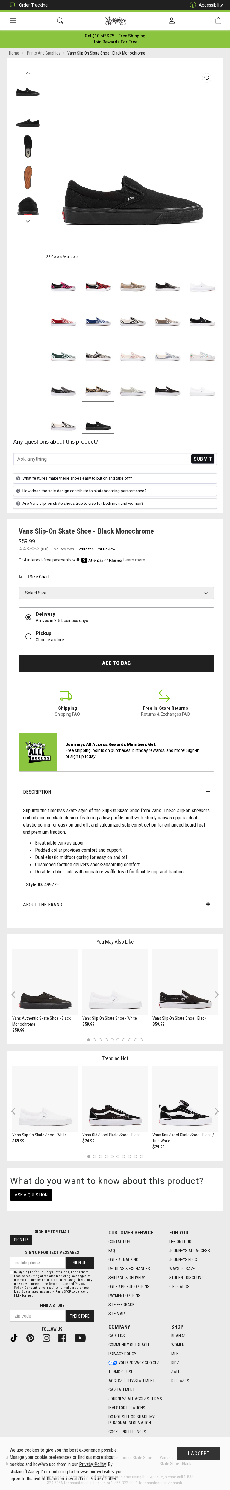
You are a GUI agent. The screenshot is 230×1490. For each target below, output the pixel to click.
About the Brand (42, 904)
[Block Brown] (133, 278)
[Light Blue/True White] (202, 348)
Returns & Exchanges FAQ (165, 714)
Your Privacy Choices (139, 1362)
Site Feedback (121, 1304)
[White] (202, 383)
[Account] (172, 21)
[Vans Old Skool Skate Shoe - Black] (115, 1099)
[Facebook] (64, 1337)
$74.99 (88, 1140)
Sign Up (21, 1239)
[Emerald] (63, 348)
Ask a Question (31, 1194)
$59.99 (18, 1030)
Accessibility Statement (131, 1380)
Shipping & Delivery (126, 1277)
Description (37, 791)
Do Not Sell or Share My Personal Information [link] (131, 1419)
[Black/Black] (168, 278)
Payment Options (124, 1295)
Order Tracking (33, 5)
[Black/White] (133, 313)
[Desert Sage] (133, 383)
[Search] (60, 20)
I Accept (199, 1453)
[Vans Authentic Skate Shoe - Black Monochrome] (45, 982)
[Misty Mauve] (133, 348)
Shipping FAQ (67, 714)
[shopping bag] (218, 20)
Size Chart (39, 576)
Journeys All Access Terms (135, 1398)
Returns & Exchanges (129, 1268)
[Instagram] (49, 1337)
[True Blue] (98, 313)
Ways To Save (182, 1268)
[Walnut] (168, 313)
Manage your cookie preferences (41, 1457)
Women (177, 1344)
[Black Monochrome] (98, 417)
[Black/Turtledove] (98, 348)
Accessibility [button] (211, 5)
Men (175, 1353)
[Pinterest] (32, 1337)
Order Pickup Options (128, 1286)
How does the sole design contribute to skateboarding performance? (84, 491)
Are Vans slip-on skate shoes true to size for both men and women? (82, 503)
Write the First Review (96, 549)
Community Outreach (128, 1344)
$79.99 (158, 1146)
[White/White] (202, 278)
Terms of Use (120, 1371)
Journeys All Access (189, 1250)
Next (27, 219)
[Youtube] (82, 1337)
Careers (116, 1335)
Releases (180, 1380)
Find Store (80, 1316)
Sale (175, 1371)
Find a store (52, 1305)
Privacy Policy (122, 1353)
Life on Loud (180, 1241)
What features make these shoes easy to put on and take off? (77, 478)
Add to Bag (116, 663)
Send (202, 459)
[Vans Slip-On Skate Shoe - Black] (185, 982)
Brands (178, 1335)
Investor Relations (126, 1407)
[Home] (116, 21)
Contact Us (119, 1241)
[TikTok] (16, 1337)
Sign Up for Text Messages (52, 1252)
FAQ (111, 1250)
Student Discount (186, 1277)
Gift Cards (179, 1286)
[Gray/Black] (63, 383)
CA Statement (121, 1389)
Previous (27, 71)
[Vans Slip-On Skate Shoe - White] (115, 982)
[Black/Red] (98, 278)
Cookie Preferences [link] (127, 1431)
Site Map (116, 1313)
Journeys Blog (183, 1259)
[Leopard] (98, 383)
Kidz (175, 1362)
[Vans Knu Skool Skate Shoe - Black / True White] (185, 1099)
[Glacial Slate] (168, 348)
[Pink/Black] (63, 278)
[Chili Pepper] (63, 313)
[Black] (202, 313)
